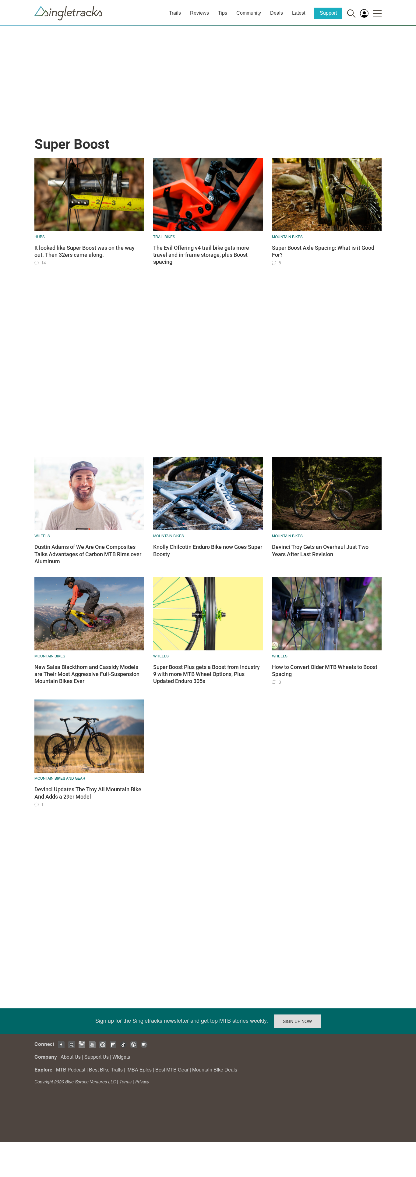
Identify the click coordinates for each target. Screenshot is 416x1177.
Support (328, 13)
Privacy (142, 1082)
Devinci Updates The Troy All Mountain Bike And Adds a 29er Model (87, 793)
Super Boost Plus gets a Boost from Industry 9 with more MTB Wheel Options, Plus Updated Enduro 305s (206, 674)
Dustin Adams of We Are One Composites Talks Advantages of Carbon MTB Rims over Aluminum (87, 554)
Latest (298, 13)
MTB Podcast (70, 1069)
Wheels (42, 535)
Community (248, 13)
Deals (276, 13)
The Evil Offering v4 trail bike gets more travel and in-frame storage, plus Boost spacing (201, 255)
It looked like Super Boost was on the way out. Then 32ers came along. (84, 251)
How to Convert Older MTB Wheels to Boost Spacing (324, 670)
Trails (175, 13)
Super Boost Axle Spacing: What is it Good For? (323, 251)
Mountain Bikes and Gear (59, 778)
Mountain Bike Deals (214, 1069)
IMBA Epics (139, 1069)
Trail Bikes (164, 236)
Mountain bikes (287, 236)
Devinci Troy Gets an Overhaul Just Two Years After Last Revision (320, 550)
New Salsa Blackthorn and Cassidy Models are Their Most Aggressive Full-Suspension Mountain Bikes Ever (86, 674)
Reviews (199, 13)
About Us (71, 1056)
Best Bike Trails (106, 1069)
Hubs (39, 236)
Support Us (96, 1056)
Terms (125, 1082)
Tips (222, 13)
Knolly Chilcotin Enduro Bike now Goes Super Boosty (207, 550)
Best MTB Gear (172, 1069)
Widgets (121, 1056)
